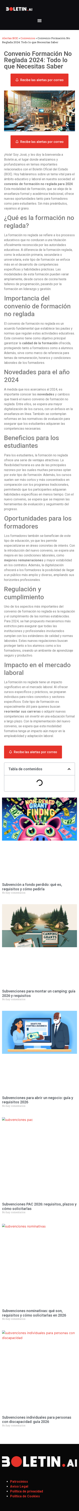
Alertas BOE (10, 38)
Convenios (27, 38)
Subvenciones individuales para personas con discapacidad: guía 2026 (36, 1419)
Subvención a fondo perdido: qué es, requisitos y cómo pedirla (32, 886)
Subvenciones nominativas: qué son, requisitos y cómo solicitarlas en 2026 (34, 1313)
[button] (39, 20)
